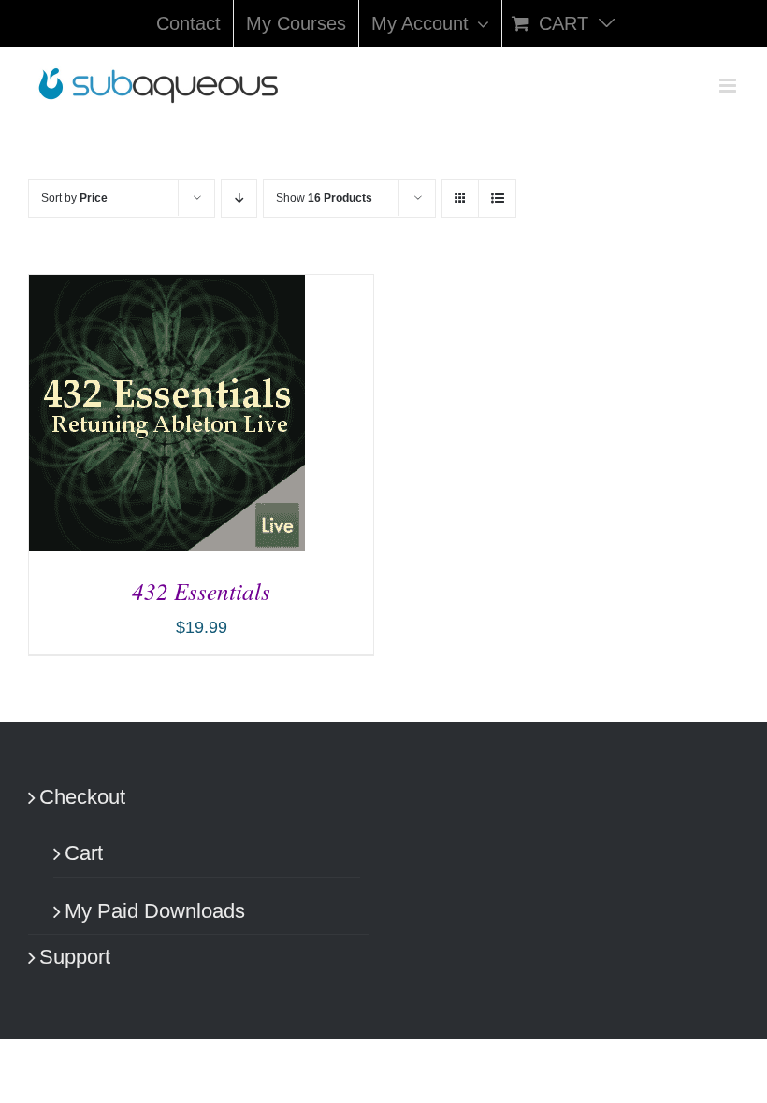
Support (74, 956)
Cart (84, 853)
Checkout (82, 797)
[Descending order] (239, 198)
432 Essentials (201, 591)
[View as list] (497, 198)
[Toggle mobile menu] (729, 85)
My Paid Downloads (155, 911)
